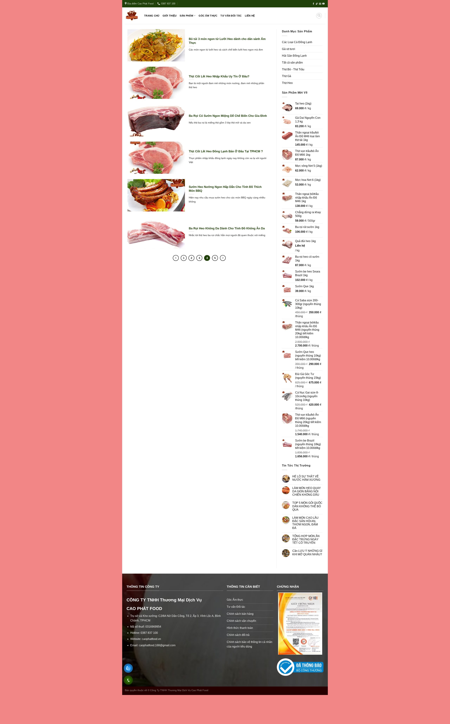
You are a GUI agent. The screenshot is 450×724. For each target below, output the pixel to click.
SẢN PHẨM (186, 15)
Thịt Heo (287, 82)
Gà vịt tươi (288, 48)
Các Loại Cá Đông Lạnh (297, 42)
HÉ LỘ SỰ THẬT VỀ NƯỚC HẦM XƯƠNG (306, 478)
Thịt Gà (286, 76)
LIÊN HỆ (250, 15)
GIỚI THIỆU (170, 15)
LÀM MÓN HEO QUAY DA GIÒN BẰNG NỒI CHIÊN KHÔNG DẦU (306, 491)
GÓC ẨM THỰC (208, 15)
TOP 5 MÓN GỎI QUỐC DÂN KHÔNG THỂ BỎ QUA (307, 506)
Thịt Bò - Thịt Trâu (293, 69)
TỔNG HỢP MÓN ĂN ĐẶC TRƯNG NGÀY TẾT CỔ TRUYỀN (306, 539)
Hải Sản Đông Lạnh (294, 55)
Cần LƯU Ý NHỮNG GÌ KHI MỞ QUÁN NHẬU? (307, 552)
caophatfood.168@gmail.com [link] (157, 645)
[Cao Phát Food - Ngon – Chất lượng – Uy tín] (132, 16)
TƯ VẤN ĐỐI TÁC (231, 15)
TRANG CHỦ (151, 15)
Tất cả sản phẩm (292, 62)
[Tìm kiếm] (319, 15)
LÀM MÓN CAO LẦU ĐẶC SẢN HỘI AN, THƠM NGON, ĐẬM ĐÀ (305, 522)
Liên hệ (300, 245)
